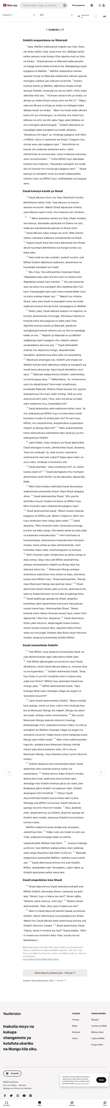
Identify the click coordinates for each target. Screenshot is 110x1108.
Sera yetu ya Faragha (82, 1083)
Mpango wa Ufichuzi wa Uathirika (17, 1088)
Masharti (22, 1085)
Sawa (101, 1080)
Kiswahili (26, 980)
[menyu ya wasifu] (102, 5)
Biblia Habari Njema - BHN (42, 980)
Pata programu (78, 5)
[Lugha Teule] (91, 5)
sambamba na (85, 16)
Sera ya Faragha (10, 1085)
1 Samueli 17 (7, 15)
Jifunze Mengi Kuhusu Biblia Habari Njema (41, 959)
